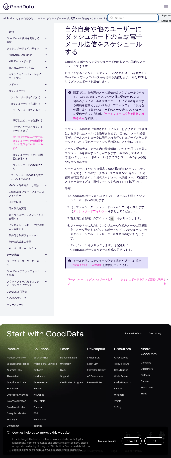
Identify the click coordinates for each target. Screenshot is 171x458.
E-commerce (41, 382)
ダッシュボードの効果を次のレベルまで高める (27, 176)
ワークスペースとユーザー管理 (23, 262)
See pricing (155, 333)
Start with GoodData (45, 333)
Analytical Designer (20, 54)
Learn (64, 349)
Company (146, 362)
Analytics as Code (16, 382)
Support (64, 376)
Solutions (41, 349)
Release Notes (95, 382)
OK (154, 441)
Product (13, 349)
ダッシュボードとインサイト (23, 48)
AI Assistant (13, 376)
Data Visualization (16, 400)
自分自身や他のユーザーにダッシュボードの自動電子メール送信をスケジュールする (28, 142)
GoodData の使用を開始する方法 (23, 40)
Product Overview (16, 357)
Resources (122, 349)
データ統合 (13, 254)
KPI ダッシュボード (20, 61)
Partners (145, 375)
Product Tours (121, 363)
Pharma (38, 407)
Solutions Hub (41, 357)
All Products (10, 18)
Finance (38, 388)
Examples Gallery (96, 370)
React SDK (92, 363)
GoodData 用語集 (17, 291)
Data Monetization (16, 407)
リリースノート (15, 304)
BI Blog (117, 407)
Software (38, 370)
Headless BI (13, 388)
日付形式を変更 (17, 208)
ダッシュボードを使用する (26, 103)
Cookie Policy (19, 449)
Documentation (68, 357)
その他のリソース (17, 298)
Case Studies (121, 370)
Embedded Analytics (17, 394)
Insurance (39, 394)
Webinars (119, 394)
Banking (38, 425)
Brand (144, 393)
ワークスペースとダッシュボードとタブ (28, 128)
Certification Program (71, 382)
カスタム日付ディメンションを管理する (26, 216)
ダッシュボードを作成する (26, 97)
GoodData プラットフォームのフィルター (26, 193)
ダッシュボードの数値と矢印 (28, 166)
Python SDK (93, 357)
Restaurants (40, 419)
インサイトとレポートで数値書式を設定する (26, 227)
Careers (145, 381)
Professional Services (45, 363)
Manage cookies (107, 440)
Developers (96, 349)
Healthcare (39, 376)
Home (10, 31)
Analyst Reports (122, 382)
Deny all (132, 441)
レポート (14, 84)
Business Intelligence (18, 363)
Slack (63, 370)
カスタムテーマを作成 (21, 67)
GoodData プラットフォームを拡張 (23, 273)
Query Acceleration (17, 413)
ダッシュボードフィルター (26, 112)
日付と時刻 (15, 202)
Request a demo (133, 333)
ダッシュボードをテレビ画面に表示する (28, 156)
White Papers (121, 376)
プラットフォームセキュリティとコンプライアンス (23, 283)
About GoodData (149, 351)
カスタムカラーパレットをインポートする (26, 76)
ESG (36, 413)
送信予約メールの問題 (87, 265)
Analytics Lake (14, 370)
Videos (118, 388)
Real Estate (39, 400)
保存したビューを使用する (28, 120)
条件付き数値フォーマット (24, 235)
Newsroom (147, 387)
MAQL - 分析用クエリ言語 (24, 185)
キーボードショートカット (24, 248)
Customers (147, 368)
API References (95, 376)
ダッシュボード (17, 90)
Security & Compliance (13, 422)
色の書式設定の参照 (20, 241)
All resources (121, 357)
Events (117, 400)
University (65, 363)
